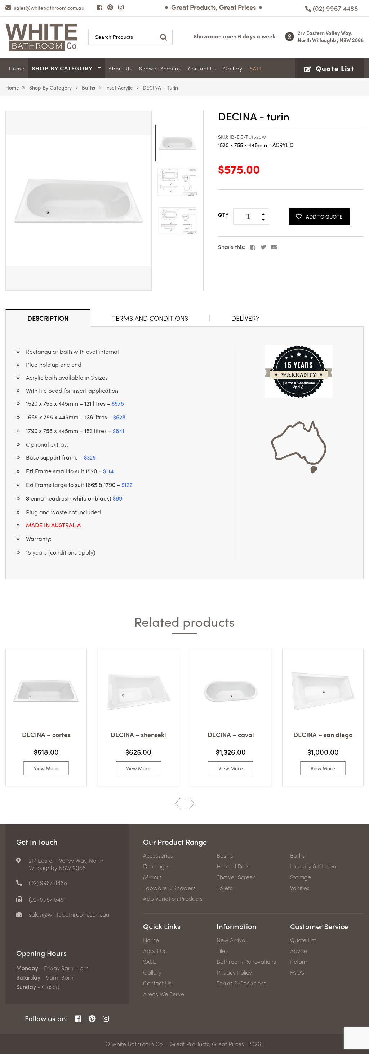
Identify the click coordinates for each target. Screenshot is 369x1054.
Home (12, 87)
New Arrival (231, 940)
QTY (223, 215)
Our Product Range (175, 841)
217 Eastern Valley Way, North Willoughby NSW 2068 (331, 36)
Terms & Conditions (241, 983)
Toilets (224, 888)
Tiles (222, 951)
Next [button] (191, 803)
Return (298, 961)
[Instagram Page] (121, 7)
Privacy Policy (234, 972)
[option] (78, 201)
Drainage (155, 866)
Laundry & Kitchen (313, 866)
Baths (88, 87)
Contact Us (157, 983)
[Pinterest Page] (110, 7)
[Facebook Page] (99, 7)
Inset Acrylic (119, 87)
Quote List (303, 940)
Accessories (158, 855)
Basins (225, 855)
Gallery (152, 972)
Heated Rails (233, 866)
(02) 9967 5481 (47, 899)
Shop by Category (50, 87)
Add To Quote (324, 216)
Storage (300, 877)
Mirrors (152, 877)
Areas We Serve (163, 994)
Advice (298, 951)
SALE (149, 961)
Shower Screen (236, 877)
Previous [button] (178, 803)
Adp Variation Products (173, 899)
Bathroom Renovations (246, 961)
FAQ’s (297, 972)
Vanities (300, 888)
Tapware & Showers (169, 888)
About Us (154, 951)
